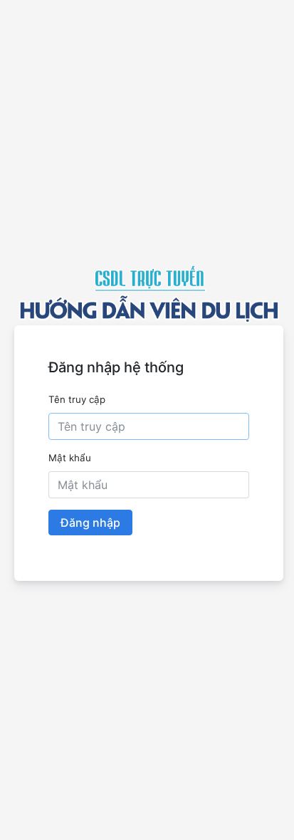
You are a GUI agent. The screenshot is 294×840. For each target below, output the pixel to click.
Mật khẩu (69, 457)
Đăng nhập (90, 522)
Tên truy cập (76, 399)
